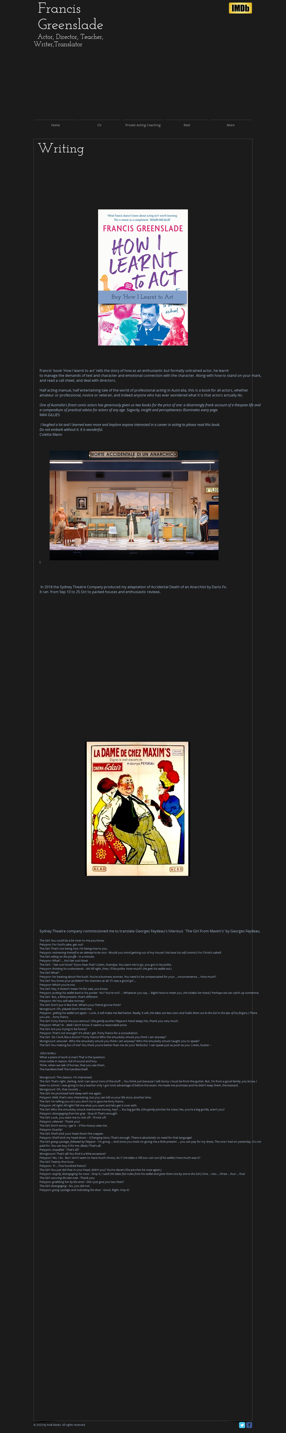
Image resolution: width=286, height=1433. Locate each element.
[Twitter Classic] (242, 1425)
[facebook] (249, 1425)
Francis (61, 9)
